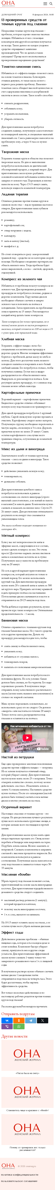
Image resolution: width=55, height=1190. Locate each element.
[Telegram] (30, 1020)
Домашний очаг (11, 14)
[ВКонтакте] (7, 1020)
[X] (42, 1020)
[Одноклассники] (19, 1020)
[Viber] (7, 1026)
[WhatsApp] (19, 1026)
